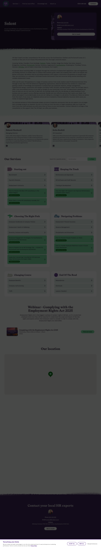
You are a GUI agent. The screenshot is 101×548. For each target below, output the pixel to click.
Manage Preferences (92, 543)
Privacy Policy (34, 545)
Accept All (72, 543)
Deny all (81, 543)
